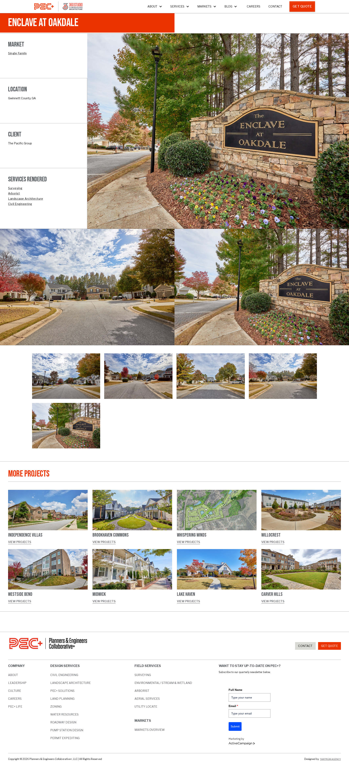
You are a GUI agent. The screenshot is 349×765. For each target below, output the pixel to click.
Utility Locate (146, 706)
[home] (44, 6)
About (13, 675)
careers (15, 698)
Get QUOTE (329, 646)
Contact (275, 6)
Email (233, 706)
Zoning (56, 706)
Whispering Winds (191, 535)
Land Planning (62, 698)
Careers (253, 6)
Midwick (99, 594)
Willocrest (271, 535)
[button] (155, 6)
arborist (142, 690)
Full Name (235, 689)
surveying (143, 675)
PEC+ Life (15, 706)
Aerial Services (147, 698)
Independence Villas (25, 535)
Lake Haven (186, 594)
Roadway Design (63, 722)
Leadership (17, 683)
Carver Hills (272, 594)
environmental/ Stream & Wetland (163, 683)
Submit (235, 726)
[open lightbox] (66, 376)
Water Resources (64, 714)
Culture (14, 690)
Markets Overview (150, 729)
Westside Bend (20, 594)
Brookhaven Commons (111, 535)
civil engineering (64, 675)
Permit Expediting (65, 738)
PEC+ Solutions (62, 690)
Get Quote (302, 6)
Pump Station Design (66, 730)
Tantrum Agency (330, 759)
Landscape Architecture (70, 683)
